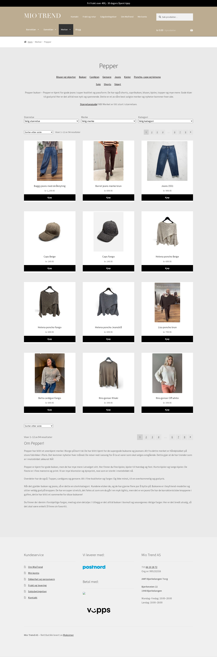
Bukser (82, 77)
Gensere (106, 77)
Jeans (118, 77)
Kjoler (127, 77)
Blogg (78, 29)
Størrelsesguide (88, 104)
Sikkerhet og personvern (41, 579)
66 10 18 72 (151, 567)
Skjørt (117, 84)
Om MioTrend (127, 16)
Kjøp (49, 197)
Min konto (142, 16)
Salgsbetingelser (108, 16)
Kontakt (74, 16)
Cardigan (94, 77)
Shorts (107, 84)
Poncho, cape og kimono (147, 77)
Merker (64, 29)
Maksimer (68, 635)
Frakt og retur (89, 16)
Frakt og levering (37, 585)
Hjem (30, 41)
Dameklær (48, 29)
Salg (98, 84)
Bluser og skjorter (66, 77)
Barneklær (31, 29)
